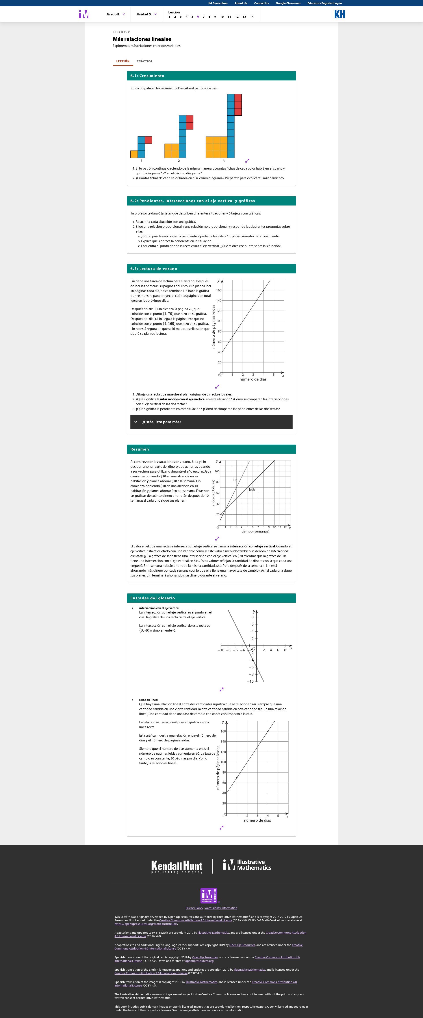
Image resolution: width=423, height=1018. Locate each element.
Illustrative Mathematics (213, 933)
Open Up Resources (242, 945)
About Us (241, 3)
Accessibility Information (221, 908)
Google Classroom (288, 3)
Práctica (144, 61)
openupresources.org (199, 961)
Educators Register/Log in (325, 3)
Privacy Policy (194, 908)
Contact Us (261, 3)
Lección (123, 61)
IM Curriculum (218, 3)
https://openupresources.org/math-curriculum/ (146, 924)
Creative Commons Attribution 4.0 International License (195, 920)
